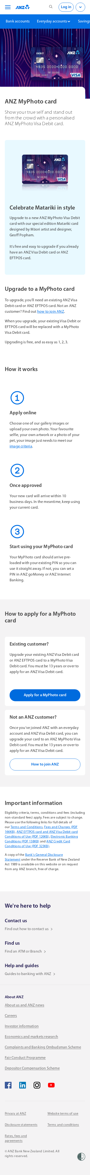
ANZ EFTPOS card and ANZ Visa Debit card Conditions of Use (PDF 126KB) (41, 834)
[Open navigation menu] (7, 7)
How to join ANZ (45, 764)
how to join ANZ (50, 312)
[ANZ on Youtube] (51, 1085)
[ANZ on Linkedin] (22, 1085)
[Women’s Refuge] (81, 1157)
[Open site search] (51, 7)
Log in (66, 7)
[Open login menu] (80, 7)
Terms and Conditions (27, 827)
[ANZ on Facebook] (8, 1085)
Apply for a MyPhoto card (45, 695)
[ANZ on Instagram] (37, 1085)
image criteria (21, 446)
